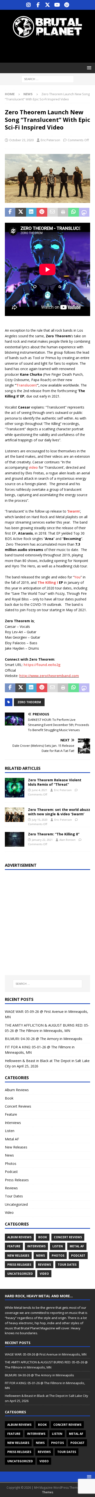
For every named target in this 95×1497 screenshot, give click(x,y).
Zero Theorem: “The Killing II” (53, 834)
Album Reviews (17, 1090)
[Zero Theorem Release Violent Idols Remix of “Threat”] (14, 787)
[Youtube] (57, 5)
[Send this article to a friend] (52, 212)
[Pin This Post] (42, 212)
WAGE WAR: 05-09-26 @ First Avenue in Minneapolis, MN (45, 1354)
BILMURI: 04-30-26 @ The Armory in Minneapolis (43, 1038)
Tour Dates (14, 1196)
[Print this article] (63, 212)
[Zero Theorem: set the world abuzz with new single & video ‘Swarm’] (14, 814)
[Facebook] (38, 5)
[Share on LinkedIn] (31, 212)
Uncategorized (16, 1204)
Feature (11, 1114)
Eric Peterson (50, 140)
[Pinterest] (66, 5)
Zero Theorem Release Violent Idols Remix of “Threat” (54, 782)
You (77, 577)
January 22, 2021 (42, 840)
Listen (9, 1130)
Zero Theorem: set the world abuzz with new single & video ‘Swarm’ (59, 811)
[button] (88, 67)
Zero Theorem (29, 702)
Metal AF (12, 1139)
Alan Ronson (67, 840)
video (33, 467)
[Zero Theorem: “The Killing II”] (14, 839)
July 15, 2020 (40, 819)
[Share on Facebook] (10, 212)
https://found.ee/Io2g (42, 664)
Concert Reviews (18, 1106)
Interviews (13, 1122)
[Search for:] (47, 79)
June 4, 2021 (39, 790)
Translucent (26, 385)
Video (9, 1212)
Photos (10, 1163)
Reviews (11, 1188)
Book (9, 1098)
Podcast (11, 1171)
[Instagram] (28, 5)
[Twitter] (47, 5)
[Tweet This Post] (20, 212)
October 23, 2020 (21, 140)
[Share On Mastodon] (84, 212)
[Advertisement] (50, 50)
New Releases (16, 1147)
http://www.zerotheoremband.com (49, 675)
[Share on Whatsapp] (73, 212)
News (9, 1155)
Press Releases (17, 1180)
